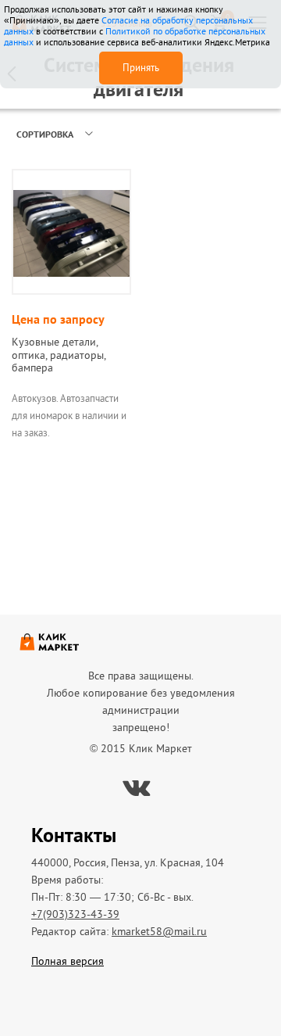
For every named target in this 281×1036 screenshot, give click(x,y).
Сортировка (44, 134)
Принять (141, 67)
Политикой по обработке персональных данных (134, 36)
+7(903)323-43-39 (75, 914)
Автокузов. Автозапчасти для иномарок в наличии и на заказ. (69, 415)
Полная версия (67, 961)
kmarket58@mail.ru (159, 931)
